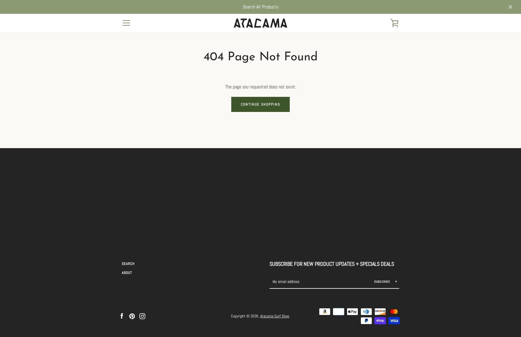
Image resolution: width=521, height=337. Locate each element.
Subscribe (382, 282)
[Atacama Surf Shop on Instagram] (142, 316)
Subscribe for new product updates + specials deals (332, 263)
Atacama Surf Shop (274, 316)
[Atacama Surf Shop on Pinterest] (132, 316)
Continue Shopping (260, 104)
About (127, 272)
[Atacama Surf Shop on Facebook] (122, 316)
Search (128, 263)
